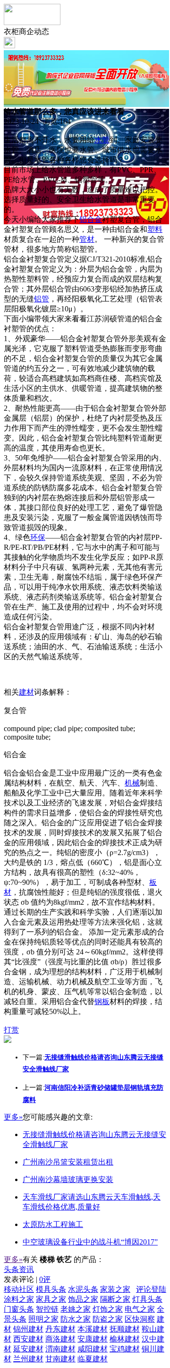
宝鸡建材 (125, 1349)
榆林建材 (125, 1339)
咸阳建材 (92, 1349)
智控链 (47, 1309)
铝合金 (90, 219)
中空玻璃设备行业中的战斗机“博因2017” (90, 1242)
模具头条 (51, 1289)
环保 (37, 537)
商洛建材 (60, 1339)
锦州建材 (28, 1329)
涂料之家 (19, 1299)
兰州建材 (28, 1359)
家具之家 (51, 1299)
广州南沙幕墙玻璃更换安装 (68, 1179)
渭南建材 (60, 1349)
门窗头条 (19, 1309)
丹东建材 (60, 1329)
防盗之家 (108, 1319)
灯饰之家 (108, 1309)
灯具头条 (147, 1299)
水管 (102, 140)
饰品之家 (83, 1299)
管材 (86, 239)
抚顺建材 (125, 1329)
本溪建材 (92, 1329)
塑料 (154, 229)
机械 (132, 783)
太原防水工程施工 (53, 1224)
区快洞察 (140, 1319)
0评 (45, 1279)
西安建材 (28, 1339)
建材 (26, 692)
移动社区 (19, 1289)
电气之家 (140, 1309)
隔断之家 (115, 1299)
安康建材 (92, 1339)
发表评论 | (27, 1279)
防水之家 (75, 1319)
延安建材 (28, 1349)
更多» (13, 1117)
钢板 (102, 1001)
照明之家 (43, 1319)
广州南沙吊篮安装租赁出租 (68, 1162)
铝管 (41, 299)
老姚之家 (75, 1309)
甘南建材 (60, 1359)
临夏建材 (92, 1359)
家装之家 (115, 1289)
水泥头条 (83, 1289)
